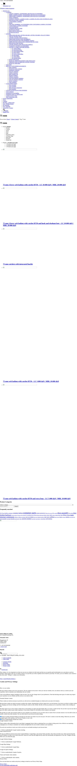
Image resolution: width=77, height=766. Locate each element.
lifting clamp (66, 515)
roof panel (9, 518)
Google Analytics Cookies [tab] (6, 720)
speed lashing (38, 518)
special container (26, 519)
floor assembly (23, 515)
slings (21, 518)
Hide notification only (12, 765)
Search (16, 506)
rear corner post (72, 517)
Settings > (13, 678)
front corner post (40, 515)
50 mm (3, 513)
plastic (60, 517)
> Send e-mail (3, 646)
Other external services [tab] (5, 731)
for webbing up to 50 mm (31, 515)
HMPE (51, 515)
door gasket (71, 513)
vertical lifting (43, 518)
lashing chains (57, 515)
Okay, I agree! (3, 678)
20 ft (1, 513)
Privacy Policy (3, 764)
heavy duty (46, 515)
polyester (64, 517)
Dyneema (19, 515)
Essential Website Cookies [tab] (6, 698)
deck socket (50, 513)
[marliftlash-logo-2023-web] (7, 8)
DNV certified (54, 513)
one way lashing (30, 517)
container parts (29, 513)
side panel (17, 518)
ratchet (67, 517)
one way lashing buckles (39, 517)
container (10, 513)
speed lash (33, 518)
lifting (62, 515)
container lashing (18, 513)
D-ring (46, 513)
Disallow (9, 678)
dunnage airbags (14, 515)
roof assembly (3, 518)
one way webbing (49, 517)
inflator (53, 515)
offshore (16, 517)
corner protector (40, 513)
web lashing (49, 519)
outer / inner (57, 517)
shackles (13, 518)
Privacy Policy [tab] (3, 758)
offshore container (22, 517)
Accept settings (3, 765)
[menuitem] (40, 54)
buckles (6, 513)
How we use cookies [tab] (5, 688)
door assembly (63, 513)
